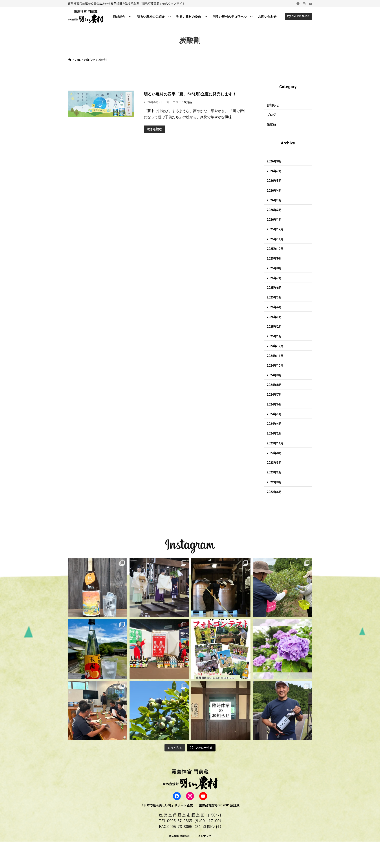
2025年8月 (274, 268)
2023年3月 (274, 462)
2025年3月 (274, 317)
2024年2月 (274, 433)
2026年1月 (274, 219)
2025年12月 (275, 229)
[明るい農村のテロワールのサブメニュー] (251, 16)
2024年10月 (275, 365)
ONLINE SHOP (300, 16)
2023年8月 (274, 453)
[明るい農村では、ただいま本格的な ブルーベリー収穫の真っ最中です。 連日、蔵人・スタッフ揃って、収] (282, 587)
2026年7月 (274, 171)
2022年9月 (274, 482)
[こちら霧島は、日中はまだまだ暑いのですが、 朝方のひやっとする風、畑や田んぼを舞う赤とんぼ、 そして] (97, 587)
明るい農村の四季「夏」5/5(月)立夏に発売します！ (190, 94)
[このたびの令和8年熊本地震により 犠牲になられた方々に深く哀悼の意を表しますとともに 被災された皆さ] (220, 587)
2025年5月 (274, 297)
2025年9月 (274, 258)
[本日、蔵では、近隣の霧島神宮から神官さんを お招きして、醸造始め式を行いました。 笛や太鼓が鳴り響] (159, 587)
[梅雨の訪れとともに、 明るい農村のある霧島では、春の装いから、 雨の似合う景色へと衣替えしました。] (282, 649)
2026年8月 (274, 161)
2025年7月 (274, 278)
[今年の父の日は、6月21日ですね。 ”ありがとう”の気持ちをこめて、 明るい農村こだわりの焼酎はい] (282, 710)
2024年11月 (275, 356)
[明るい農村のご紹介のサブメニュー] (169, 16)
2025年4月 (274, 307)
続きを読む (154, 129)
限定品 (188, 102)
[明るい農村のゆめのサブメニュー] (206, 16)
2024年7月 (274, 394)
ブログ (271, 114)
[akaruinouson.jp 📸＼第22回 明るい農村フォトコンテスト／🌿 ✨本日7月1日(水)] (220, 649)
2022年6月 (274, 492)
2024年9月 (274, 375)
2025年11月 (275, 239)
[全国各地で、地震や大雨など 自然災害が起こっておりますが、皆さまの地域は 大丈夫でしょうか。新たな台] (159, 649)
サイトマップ (203, 836)
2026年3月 (274, 200)
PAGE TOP (368, 813)
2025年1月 (274, 336)
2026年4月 (274, 190)
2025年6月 (274, 287)
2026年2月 (274, 210)
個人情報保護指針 (179, 836)
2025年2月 (274, 326)
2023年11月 (275, 443)
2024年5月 (274, 414)
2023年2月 (274, 472)
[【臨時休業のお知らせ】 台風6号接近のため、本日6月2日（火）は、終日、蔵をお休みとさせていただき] (220, 710)
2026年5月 (274, 180)
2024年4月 (274, 424)
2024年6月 (274, 404)
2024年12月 (275, 346)
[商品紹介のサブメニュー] (130, 16)
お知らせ (273, 105)
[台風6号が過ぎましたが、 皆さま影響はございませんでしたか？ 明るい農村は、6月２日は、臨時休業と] (159, 710)
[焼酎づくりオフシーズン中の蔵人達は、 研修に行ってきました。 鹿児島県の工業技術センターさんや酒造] (97, 710)
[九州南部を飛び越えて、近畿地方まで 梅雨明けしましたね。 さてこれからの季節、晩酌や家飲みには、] (97, 649)
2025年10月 (275, 249)
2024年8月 (274, 385)
